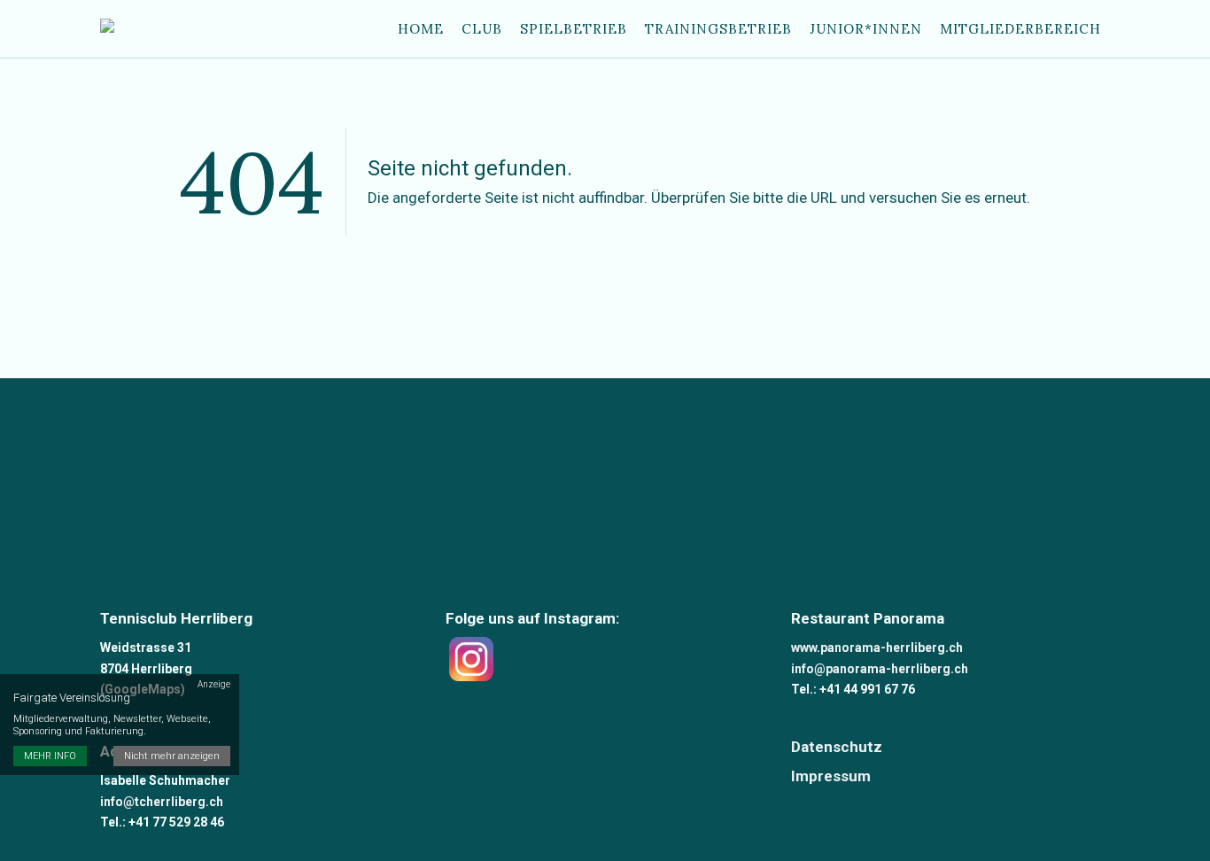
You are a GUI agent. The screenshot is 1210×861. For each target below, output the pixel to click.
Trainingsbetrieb (718, 28)
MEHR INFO (50, 756)
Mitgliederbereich (1020, 28)
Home (421, 28)
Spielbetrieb (573, 28)
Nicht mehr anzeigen (172, 756)
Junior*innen (866, 28)
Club (482, 28)
